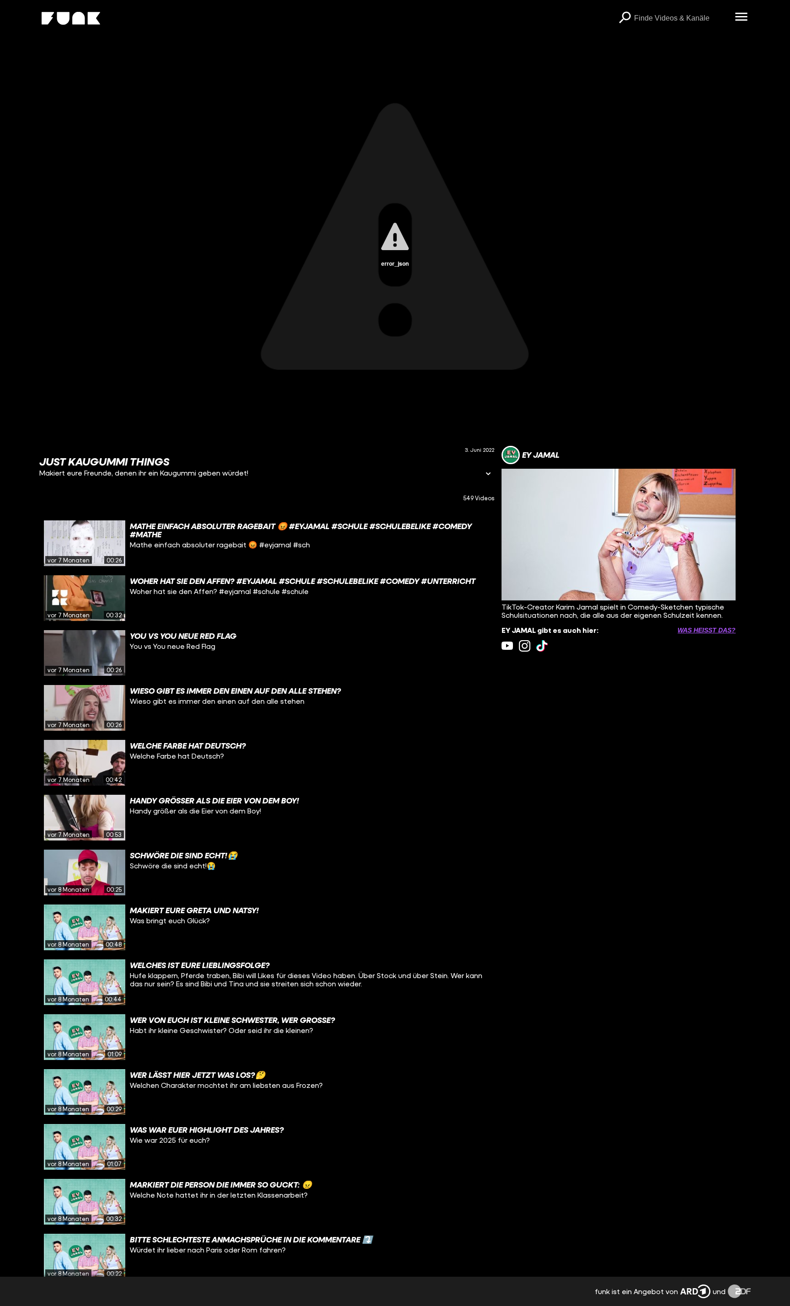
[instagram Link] (524, 646)
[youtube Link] (507, 646)
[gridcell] (267, 543)
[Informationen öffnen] (488, 474)
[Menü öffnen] (741, 17)
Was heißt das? (707, 630)
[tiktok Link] (542, 646)
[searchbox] (681, 18)
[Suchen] (625, 18)
